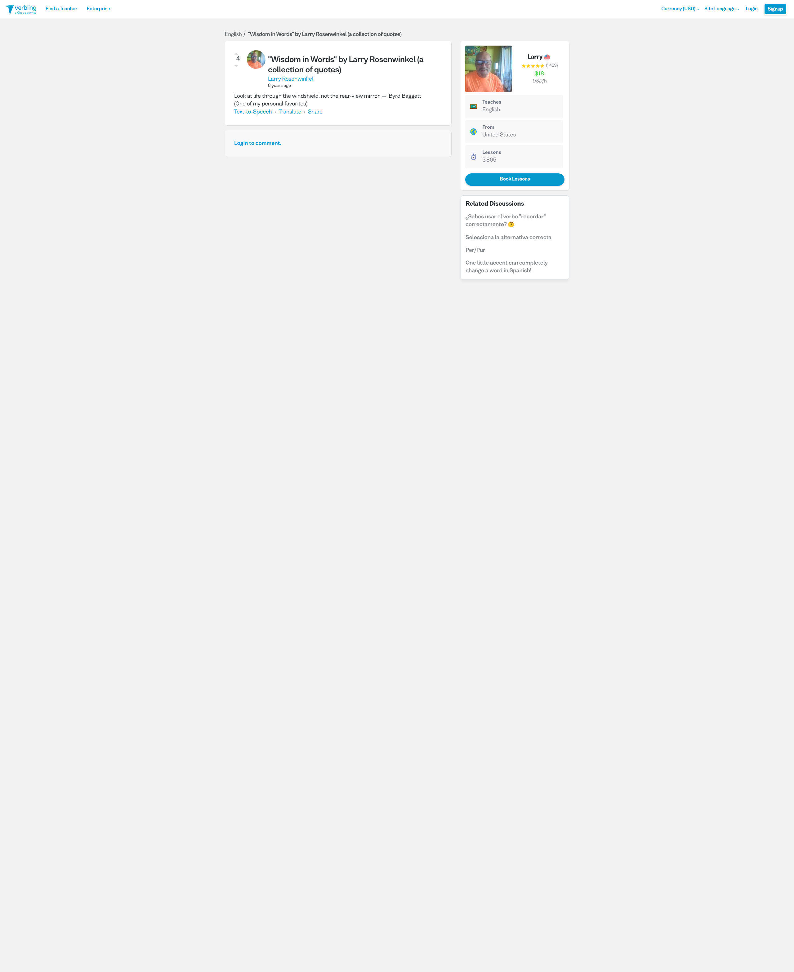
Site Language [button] (719, 9)
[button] (680, 9)
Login (751, 9)
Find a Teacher (61, 9)
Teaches (491, 102)
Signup (775, 9)
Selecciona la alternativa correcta (508, 237)
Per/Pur (475, 250)
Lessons (491, 153)
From (488, 128)
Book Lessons (515, 179)
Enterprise (98, 9)
